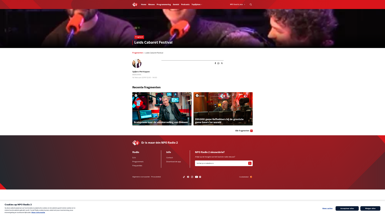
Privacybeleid (156, 177)
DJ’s (134, 158)
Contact (169, 158)
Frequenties (137, 166)
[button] (251, 4)
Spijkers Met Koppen (141, 72)
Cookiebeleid (243, 177)
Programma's (137, 162)
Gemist (176, 5)
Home (143, 5)
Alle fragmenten (242, 131)
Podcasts (185, 5)
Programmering (164, 5)
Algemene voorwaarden (141, 177)
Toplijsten (195, 5)
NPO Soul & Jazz (236, 4)
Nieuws (151, 5)
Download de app (173, 162)
